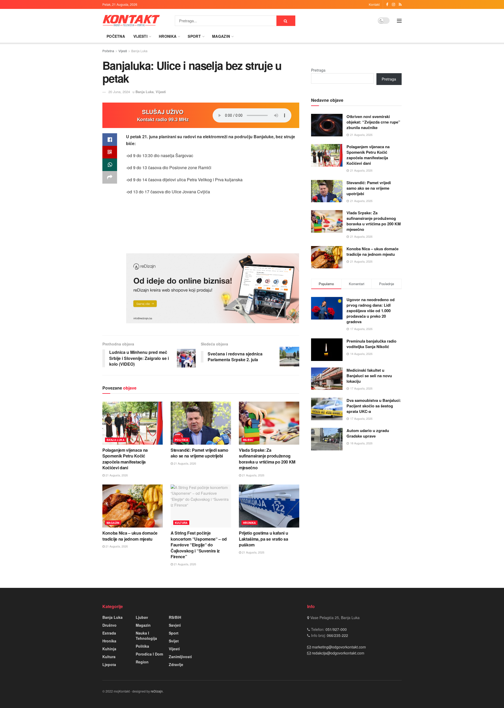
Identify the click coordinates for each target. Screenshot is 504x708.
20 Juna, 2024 (119, 91)
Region (142, 661)
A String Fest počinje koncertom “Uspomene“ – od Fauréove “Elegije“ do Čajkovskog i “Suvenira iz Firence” (199, 545)
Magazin (221, 36)
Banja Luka (139, 51)
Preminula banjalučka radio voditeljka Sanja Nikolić (371, 343)
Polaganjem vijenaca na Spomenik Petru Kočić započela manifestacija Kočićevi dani (125, 459)
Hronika (167, 36)
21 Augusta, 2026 (116, 475)
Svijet (174, 640)
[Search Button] (285, 20)
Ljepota (109, 664)
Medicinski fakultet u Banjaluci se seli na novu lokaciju (369, 375)
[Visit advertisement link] (212, 288)
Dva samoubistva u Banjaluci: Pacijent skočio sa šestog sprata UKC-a (373, 405)
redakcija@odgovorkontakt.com (338, 653)
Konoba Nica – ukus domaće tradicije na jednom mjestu (130, 536)
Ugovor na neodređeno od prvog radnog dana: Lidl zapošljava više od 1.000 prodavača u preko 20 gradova (370, 310)
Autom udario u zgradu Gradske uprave (367, 433)
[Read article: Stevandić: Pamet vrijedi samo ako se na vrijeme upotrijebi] (201, 423)
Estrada (109, 633)
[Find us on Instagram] (393, 4)
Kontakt (374, 4)
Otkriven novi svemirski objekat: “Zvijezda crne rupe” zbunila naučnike (373, 122)
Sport (194, 36)
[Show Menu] (399, 21)
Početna (116, 36)
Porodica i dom (149, 654)
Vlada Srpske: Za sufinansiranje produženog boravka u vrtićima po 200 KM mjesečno (267, 459)
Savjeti (175, 625)
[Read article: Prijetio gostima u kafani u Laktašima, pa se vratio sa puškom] (269, 506)
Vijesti (140, 36)
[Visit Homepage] (131, 20)
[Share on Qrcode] (109, 152)
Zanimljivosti (180, 656)
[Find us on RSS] (400, 4)
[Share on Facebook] (109, 139)
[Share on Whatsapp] (109, 164)
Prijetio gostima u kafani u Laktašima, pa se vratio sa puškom (263, 539)
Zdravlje (176, 664)
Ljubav (142, 617)
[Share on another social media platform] (109, 177)
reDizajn (157, 691)
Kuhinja (109, 648)
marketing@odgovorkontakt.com (339, 647)
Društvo (109, 625)
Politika (181, 440)
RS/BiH (248, 440)
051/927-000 (335, 629)
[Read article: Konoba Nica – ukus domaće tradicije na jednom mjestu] (132, 506)
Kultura (181, 523)
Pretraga (318, 70)
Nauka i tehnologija (146, 635)
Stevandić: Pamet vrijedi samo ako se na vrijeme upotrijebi (199, 453)
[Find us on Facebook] (387, 4)
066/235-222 (337, 635)
